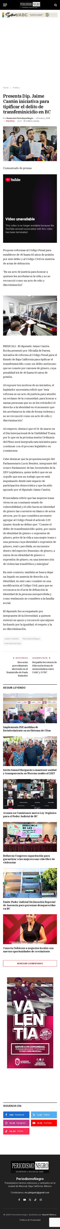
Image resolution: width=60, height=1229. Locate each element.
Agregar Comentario (30, 963)
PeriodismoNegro (31, 638)
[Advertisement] (30, 54)
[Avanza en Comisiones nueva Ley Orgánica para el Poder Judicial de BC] (30, 794)
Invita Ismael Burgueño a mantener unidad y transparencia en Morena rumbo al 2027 (29, 771)
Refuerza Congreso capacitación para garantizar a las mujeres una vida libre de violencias (29, 859)
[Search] (55, 5)
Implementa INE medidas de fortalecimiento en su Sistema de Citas (27, 729)
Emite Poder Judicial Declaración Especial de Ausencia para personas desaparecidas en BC (29, 905)
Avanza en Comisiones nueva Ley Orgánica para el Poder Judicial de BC (29, 814)
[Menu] (5, 5)
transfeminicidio (13, 643)
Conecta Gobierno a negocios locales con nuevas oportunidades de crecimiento (28, 950)
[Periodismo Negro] (30, 5)
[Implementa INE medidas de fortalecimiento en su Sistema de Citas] (30, 708)
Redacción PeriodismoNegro (20, 118)
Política (10, 121)
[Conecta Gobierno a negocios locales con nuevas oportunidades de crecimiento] (30, 929)
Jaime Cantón (12, 638)
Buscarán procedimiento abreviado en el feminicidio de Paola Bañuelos (17, 669)
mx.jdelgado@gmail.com (37, 1192)
